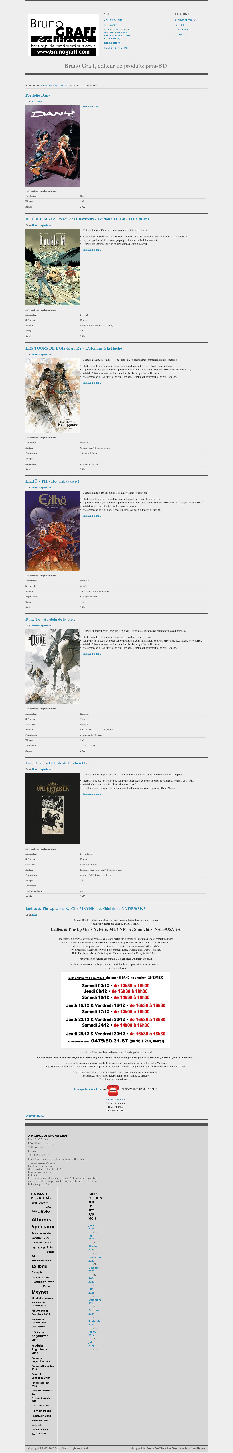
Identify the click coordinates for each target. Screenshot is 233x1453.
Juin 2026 (91, 1237)
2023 (48, 1206)
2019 (34, 1202)
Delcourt (37, 1242)
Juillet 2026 (92, 1226)
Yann (34, 1433)
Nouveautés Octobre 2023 (41, 1312)
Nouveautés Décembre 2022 (40, 1304)
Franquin (37, 1272)
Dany (46, 1237)
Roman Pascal (42, 1411)
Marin (51, 1281)
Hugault (37, 1282)
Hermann (37, 1277)
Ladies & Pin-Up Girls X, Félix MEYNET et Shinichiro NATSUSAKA (85, 908)
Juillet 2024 (92, 1333)
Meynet (40, 1292)
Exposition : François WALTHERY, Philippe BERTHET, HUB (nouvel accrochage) (117, 34)
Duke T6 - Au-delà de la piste (50, 619)
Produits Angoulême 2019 (39, 1349)
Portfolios (182, 29)
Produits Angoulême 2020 (41, 1359)
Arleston (37, 1233)
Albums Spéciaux (185, 20)
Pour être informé (115, 47)
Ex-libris (180, 24)
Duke (50, 1247)
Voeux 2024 (110, 24)
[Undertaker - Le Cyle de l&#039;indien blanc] (52, 808)
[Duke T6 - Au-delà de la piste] (52, 666)
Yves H (42, 1433)
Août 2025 (91, 1280)
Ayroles (47, 1232)
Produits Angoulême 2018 (40, 1336)
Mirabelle (37, 1298)
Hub (47, 1276)
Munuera (49, 1297)
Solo (46, 1420)
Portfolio (36, 101)
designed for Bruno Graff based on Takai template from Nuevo (168, 1448)
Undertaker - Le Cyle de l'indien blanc (58, 763)
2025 (34, 1210)
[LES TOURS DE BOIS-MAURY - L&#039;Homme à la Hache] (52, 395)
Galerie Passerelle (115, 1099)
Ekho (34, 1256)
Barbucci (37, 1237)
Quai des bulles (41, 1405)
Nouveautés (112, 43)
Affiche (44, 1212)
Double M (39, 1248)
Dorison (47, 1242)
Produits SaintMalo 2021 (42, 1392)
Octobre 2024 (93, 1312)
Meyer (46, 1285)
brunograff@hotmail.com (88, 1089)
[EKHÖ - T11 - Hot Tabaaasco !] (52, 530)
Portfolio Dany (37, 95)
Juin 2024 (91, 1344)
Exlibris (39, 1266)
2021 (48, 1202)
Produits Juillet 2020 (40, 1384)
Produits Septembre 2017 (42, 1399)
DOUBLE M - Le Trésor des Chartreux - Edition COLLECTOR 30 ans (87, 219)
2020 (42, 1202)
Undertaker (38, 1425)
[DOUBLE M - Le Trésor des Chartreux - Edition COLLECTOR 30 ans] (52, 266)
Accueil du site (113, 20)
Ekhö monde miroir (41, 1260)
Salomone (37, 1420)
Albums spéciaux (41, 225)
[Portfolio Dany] (52, 145)
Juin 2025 (91, 1290)
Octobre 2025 (93, 1269)
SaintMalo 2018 (41, 1416)
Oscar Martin (38, 1326)
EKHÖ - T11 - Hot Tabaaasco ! (52, 481)
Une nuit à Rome (40, 1429)
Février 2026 (92, 1248)
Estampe (180, 34)
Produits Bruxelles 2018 (43, 1367)
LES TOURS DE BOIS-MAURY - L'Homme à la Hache (73, 348)
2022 (34, 914)
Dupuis (50, 1251)
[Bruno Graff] (63, 34)
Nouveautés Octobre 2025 (39, 1321)
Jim (44, 1281)
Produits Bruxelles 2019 (41, 1375)
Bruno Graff (46, 85)
